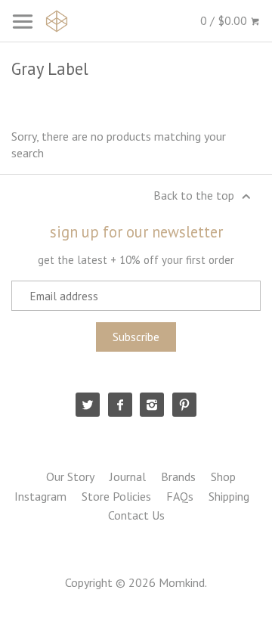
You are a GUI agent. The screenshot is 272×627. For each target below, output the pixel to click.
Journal (128, 476)
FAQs (179, 496)
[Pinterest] (184, 405)
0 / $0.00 (225, 20)
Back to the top (195, 195)
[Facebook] (120, 405)
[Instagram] (152, 405)
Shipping (229, 496)
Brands (178, 476)
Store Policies (116, 496)
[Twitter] (88, 405)
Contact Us (136, 515)
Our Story (70, 476)
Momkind (182, 582)
